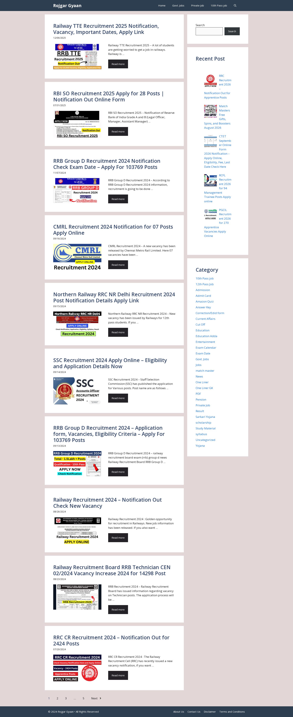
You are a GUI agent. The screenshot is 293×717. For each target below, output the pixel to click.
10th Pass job (219, 5)
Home (161, 5)
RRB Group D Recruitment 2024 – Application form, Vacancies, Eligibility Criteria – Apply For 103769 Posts (109, 433)
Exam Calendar (206, 348)
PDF (198, 394)
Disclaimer (210, 711)
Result (200, 411)
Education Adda (206, 336)
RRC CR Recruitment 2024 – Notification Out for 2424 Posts (111, 640)
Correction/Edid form (210, 313)
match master (205, 371)
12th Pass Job (205, 284)
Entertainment (205, 342)
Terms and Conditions (232, 711)
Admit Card (203, 296)
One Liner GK (204, 388)
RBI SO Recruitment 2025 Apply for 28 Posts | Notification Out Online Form (108, 96)
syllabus (201, 434)
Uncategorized (205, 440)
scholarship (203, 422)
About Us (178, 711)
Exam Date (203, 353)
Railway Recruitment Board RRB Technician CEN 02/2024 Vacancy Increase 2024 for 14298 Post (112, 570)
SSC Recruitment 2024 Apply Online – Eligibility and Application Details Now (110, 363)
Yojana (200, 446)
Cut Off (200, 324)
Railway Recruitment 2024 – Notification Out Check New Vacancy (107, 502)
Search (200, 25)
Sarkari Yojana (205, 417)
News (199, 376)
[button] (235, 5)
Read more (118, 64)
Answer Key (203, 307)
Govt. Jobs (178, 5)
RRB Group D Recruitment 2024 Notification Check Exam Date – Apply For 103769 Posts (106, 163)
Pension (201, 399)
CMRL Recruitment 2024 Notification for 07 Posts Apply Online (113, 229)
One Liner (202, 382)
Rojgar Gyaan (67, 5)
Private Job (197, 5)
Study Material (206, 428)
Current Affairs (205, 319)
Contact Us (194, 711)
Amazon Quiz (205, 301)
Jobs (198, 365)
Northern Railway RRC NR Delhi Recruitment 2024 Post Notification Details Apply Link (114, 297)
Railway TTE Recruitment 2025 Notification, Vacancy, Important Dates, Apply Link (106, 28)
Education (202, 330)
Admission (203, 290)
